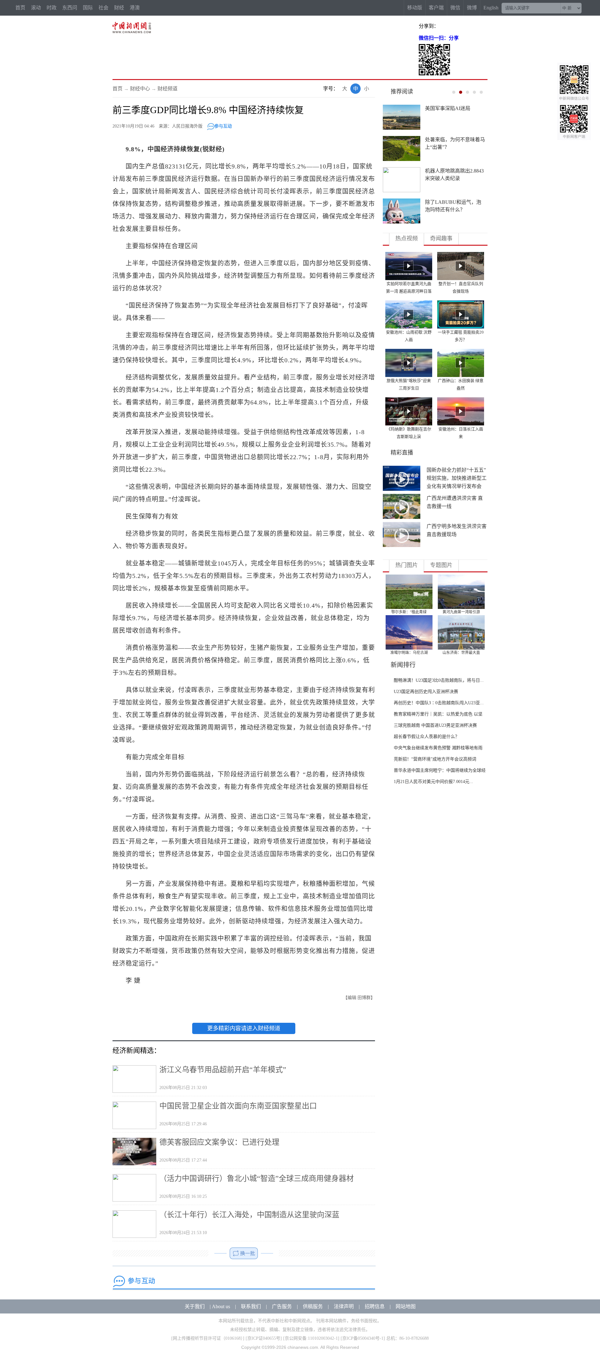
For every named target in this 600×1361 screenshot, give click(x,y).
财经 (119, 7)
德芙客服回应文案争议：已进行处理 (219, 1142)
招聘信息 (375, 1306)
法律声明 (344, 1306)
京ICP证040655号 (263, 1338)
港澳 (135, 7)
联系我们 (251, 1306)
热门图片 (406, 565)
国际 (88, 7)
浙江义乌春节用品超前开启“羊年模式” (222, 1070)
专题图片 (441, 565)
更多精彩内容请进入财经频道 (243, 1028)
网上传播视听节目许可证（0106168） (208, 1338)
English (490, 7)
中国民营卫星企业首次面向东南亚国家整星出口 (238, 1106)
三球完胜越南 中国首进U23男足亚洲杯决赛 (435, 725)
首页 (20, 7)
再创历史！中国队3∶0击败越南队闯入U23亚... (439, 703)
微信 (455, 7)
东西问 (69, 7)
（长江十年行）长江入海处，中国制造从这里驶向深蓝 (249, 1215)
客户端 (436, 7)
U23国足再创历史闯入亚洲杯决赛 (426, 691)
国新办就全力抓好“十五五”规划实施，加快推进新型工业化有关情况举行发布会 (457, 478)
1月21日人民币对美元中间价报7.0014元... (433, 781)
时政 (52, 7)
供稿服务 (313, 1306)
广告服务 (282, 1306)
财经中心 (140, 88)
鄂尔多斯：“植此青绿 (409, 612)
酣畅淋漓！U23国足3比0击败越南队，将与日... (439, 680)
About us (221, 1306)
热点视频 (406, 238)
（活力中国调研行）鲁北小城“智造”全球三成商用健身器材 (256, 1178)
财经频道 (168, 88)
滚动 (36, 7)
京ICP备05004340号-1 (362, 1338)
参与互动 (223, 126)
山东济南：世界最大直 (461, 652)
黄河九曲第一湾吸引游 (461, 612)
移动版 (414, 7)
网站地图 (406, 1306)
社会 (103, 7)
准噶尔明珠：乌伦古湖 (409, 652)
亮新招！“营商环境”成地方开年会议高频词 (435, 759)
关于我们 (195, 1306)
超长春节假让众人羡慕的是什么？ (426, 736)
